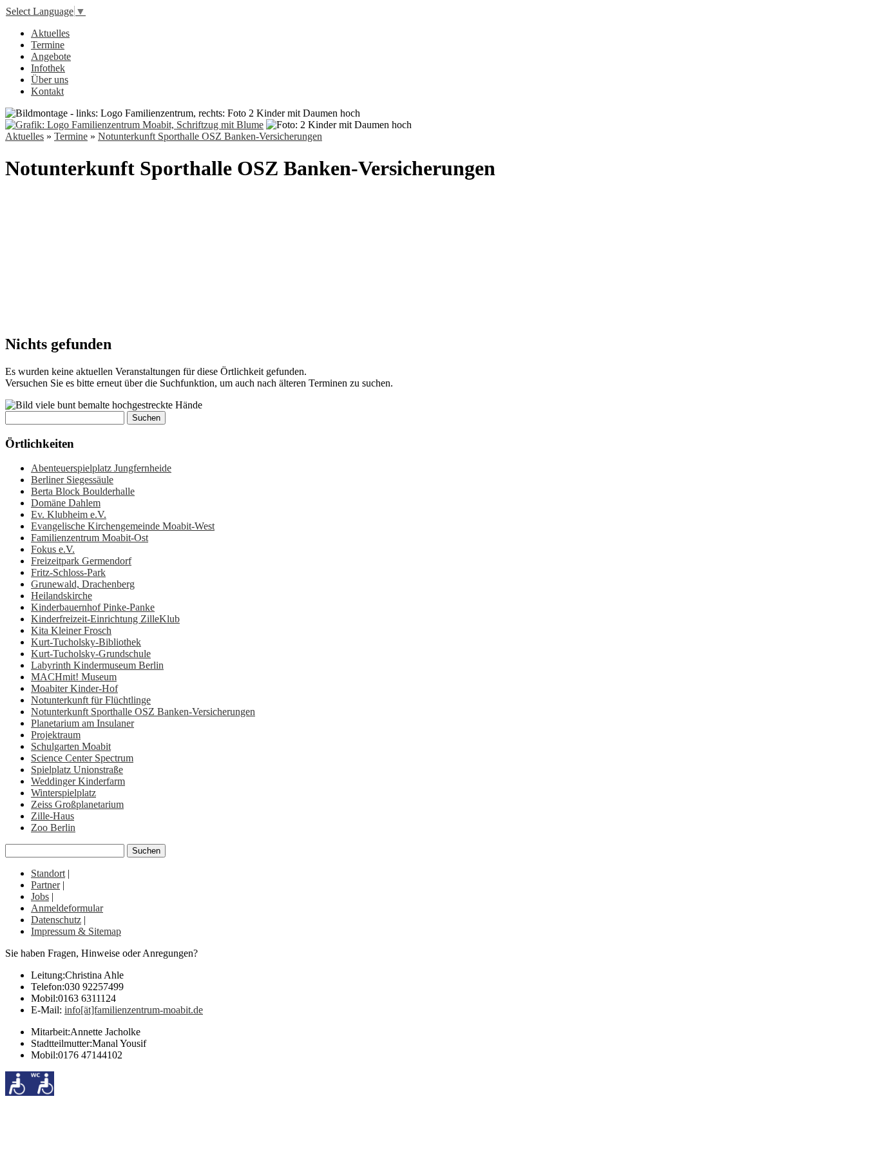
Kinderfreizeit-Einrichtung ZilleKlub (105, 618)
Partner (45, 884)
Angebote (51, 56)
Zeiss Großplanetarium (77, 804)
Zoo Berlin (53, 827)
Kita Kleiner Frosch (71, 630)
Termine (47, 44)
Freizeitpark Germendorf (81, 560)
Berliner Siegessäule (72, 479)
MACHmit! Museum (74, 676)
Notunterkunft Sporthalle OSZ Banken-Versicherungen (210, 136)
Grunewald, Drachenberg (83, 584)
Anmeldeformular (67, 908)
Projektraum (56, 734)
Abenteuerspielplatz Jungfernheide (101, 468)
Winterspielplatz (63, 792)
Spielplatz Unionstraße (77, 769)
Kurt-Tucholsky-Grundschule (91, 653)
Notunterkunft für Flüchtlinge (91, 699)
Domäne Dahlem (65, 502)
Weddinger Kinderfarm (78, 781)
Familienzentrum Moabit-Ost (89, 537)
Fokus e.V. (53, 549)
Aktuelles (50, 33)
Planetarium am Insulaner (82, 723)
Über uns (49, 79)
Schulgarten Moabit (71, 746)
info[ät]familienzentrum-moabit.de (133, 1009)
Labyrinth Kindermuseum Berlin (97, 665)
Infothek (48, 67)
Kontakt (47, 91)
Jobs (40, 896)
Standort (48, 873)
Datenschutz (56, 919)
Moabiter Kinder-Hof (74, 688)
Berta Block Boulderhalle (83, 491)
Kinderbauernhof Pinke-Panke (93, 607)
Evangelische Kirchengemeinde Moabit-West (123, 526)
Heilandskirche (61, 595)
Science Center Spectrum (82, 757)
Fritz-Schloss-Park (68, 572)
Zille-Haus (52, 815)
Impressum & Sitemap (76, 931)
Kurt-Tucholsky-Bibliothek (86, 642)
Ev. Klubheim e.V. (68, 514)
